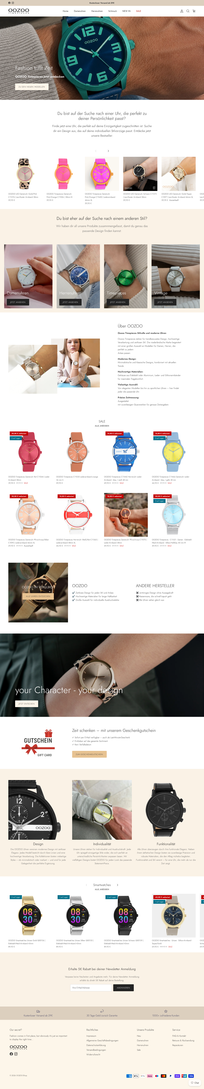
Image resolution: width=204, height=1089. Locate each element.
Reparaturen (177, 1045)
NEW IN (126, 11)
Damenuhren (80, 11)
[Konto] (181, 11)
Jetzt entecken (27, 703)
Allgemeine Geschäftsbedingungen (102, 1040)
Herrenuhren (97, 11)
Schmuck (112, 11)
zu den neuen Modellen (32, 86)
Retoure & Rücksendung (183, 1040)
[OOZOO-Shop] (18, 11)
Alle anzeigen (102, 426)
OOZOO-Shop (21, 1075)
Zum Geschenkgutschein (89, 754)
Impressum (91, 1035)
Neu (139, 1035)
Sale (139, 1050)
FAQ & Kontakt (179, 1035)
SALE (138, 11)
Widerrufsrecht (93, 1054)
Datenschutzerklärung (96, 1045)
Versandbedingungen (96, 1050)
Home (65, 11)
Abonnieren (123, 987)
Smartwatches (102, 885)
